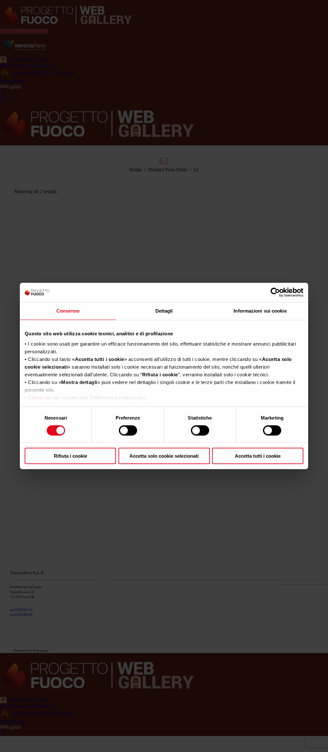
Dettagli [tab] (164, 311)
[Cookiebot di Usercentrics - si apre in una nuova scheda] (275, 292)
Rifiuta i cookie (70, 456)
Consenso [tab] (67, 311)
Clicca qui (40, 397)
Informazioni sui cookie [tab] (260, 311)
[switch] (128, 430)
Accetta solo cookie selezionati (164, 456)
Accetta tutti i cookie (258, 456)
